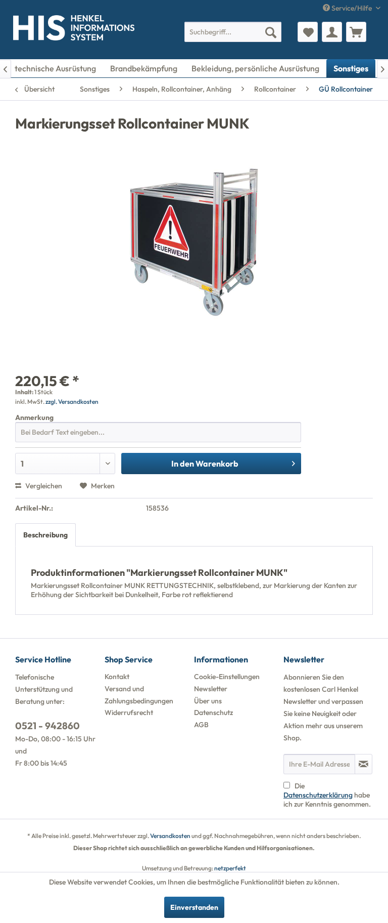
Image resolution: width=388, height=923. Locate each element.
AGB (201, 724)
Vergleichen (43, 485)
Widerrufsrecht (129, 712)
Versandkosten (170, 836)
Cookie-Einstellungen (227, 676)
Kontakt (117, 676)
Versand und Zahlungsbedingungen (139, 694)
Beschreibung (45, 534)
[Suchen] (270, 32)
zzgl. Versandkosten (72, 401)
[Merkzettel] (308, 32)
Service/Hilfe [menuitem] (351, 8)
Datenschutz (213, 712)
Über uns (208, 700)
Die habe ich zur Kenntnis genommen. (327, 795)
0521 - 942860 (47, 726)
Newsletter (210, 688)
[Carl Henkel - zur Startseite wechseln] (22, 30)
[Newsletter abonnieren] (363, 764)
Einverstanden (194, 907)
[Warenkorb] (356, 32)
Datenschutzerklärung (318, 795)
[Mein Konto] (332, 32)
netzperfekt (230, 868)
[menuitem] (232, 32)
